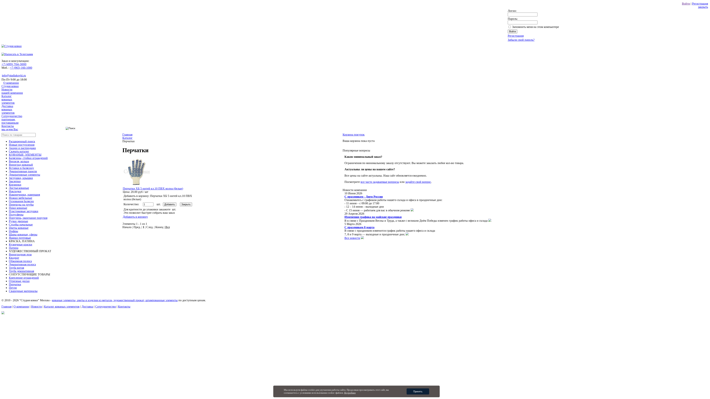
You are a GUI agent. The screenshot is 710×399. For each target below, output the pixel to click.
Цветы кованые (18, 227)
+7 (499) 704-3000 (13, 64)
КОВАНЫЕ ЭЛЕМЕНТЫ (25, 154)
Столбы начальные (21, 224)
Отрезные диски (19, 281)
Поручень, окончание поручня (28, 217)
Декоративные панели (23, 171)
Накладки (15, 191)
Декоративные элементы (24, 174)
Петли (13, 287)
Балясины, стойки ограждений (28, 158)
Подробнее (350, 392)
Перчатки (15, 284)
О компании (10, 84)
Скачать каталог (19, 151)
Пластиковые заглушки (23, 211)
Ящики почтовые (20, 237)
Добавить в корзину (135, 216)
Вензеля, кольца (19, 161)
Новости (12, 91)
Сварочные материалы (23, 291)
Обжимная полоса (20, 261)
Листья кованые (19, 188)
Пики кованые (18, 207)
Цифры (13, 231)
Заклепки (15, 181)
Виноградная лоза (20, 254)
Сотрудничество (11, 119)
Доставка (8, 109)
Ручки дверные (18, 221)
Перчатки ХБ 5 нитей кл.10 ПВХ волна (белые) (153, 188)
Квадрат (14, 257)
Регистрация (700, 3)
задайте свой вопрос (418, 181)
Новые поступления (21, 144)
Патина (13, 247)
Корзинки (15, 184)
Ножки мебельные (20, 198)
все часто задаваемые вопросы (380, 181)
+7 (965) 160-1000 (21, 67)
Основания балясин (21, 201)
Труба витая (16, 267)
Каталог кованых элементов (62, 306)
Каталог (8, 99)
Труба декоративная (21, 271)
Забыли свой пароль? (521, 39)
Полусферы (16, 214)
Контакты (9, 128)
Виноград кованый (21, 164)
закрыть (703, 6)
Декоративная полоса (22, 264)
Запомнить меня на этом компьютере (535, 26)
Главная (6, 306)
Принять (417, 391)
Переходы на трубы (21, 204)
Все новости (352, 238)
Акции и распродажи (22, 148)
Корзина (354, 134)
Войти (686, 3)
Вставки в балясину (21, 168)
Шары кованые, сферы (23, 234)
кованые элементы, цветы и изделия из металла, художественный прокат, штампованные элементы (115, 300)
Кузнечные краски (20, 244)
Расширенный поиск (22, 141)
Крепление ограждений (24, 277)
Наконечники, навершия (24, 194)
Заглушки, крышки (21, 178)
